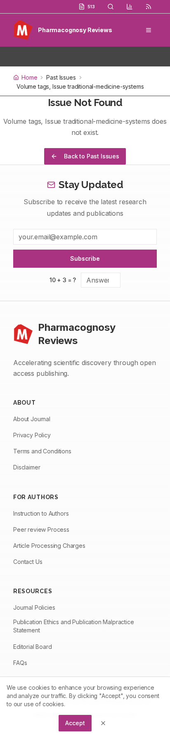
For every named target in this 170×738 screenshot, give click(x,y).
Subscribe (85, 258)
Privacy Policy (32, 435)
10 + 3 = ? (63, 279)
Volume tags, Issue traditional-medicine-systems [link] (80, 86)
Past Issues (61, 77)
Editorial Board (32, 646)
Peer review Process (41, 529)
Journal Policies (34, 607)
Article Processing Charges (49, 545)
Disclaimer (26, 467)
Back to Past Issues (91, 156)
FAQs (20, 662)
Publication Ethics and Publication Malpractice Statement (73, 626)
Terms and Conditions (42, 451)
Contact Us (27, 561)
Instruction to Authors (40, 513)
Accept (75, 722)
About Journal (31, 418)
